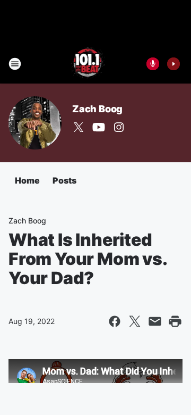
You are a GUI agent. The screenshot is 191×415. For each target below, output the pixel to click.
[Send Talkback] (152, 63)
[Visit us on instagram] (118, 127)
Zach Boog (97, 108)
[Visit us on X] (78, 127)
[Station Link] (88, 64)
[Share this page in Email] (154, 321)
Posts (64, 180)
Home (27, 180)
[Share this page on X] (134, 321)
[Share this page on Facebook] (114, 321)
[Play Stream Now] (173, 63)
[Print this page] (175, 321)
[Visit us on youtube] (98, 127)
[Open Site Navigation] (14, 63)
